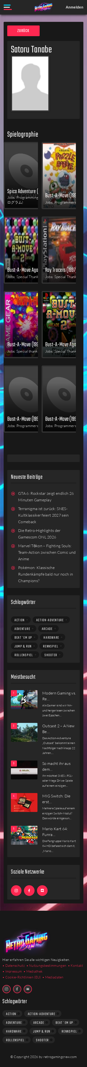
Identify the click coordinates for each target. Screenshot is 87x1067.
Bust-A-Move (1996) (25, 344)
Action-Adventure (50, 620)
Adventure (22, 629)
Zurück (23, 31)
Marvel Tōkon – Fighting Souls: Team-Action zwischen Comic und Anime (47, 552)
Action (19, 620)
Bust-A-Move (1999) (62, 195)
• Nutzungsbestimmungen (46, 965)
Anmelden (74, 7)
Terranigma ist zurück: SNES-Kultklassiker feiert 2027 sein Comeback (43, 515)
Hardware (51, 638)
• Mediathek (33, 971)
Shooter (50, 655)
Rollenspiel (23, 655)
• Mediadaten (53, 977)
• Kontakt (75, 965)
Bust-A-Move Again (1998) (28, 270)
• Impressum (12, 971)
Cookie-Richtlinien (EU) (23, 977)
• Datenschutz (13, 965)
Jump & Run (23, 646)
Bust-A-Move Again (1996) (66, 344)
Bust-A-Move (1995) (24, 419)
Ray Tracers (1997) (61, 270)
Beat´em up (23, 638)
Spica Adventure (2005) (27, 191)
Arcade (47, 629)
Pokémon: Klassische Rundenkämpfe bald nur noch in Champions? (45, 574)
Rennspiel (50, 646)
